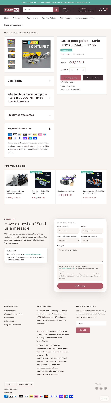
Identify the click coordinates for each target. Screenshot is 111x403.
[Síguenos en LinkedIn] (105, 388)
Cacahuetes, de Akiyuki (66, 191)
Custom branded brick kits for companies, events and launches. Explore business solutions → (55, 2)
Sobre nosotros (66, 18)
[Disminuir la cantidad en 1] (71, 70)
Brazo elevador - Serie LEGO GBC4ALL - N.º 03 (93, 192)
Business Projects (49, 18)
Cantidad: (64, 70)
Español (8, 384)
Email (83, 226)
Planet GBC (65, 55)
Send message (80, 286)
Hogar (6, 18)
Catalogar (16, 18)
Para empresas (32, 18)
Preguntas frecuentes (12, 25)
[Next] (107, 187)
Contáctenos (9, 317)
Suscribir (83, 330)
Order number (89, 236)
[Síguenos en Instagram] (101, 388)
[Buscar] (56, 9)
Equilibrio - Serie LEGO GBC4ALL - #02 (40, 192)
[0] (105, 9)
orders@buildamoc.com (33, 254)
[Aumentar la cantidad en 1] (83, 70)
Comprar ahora (93, 78)
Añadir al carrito (70, 78)
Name (62, 226)
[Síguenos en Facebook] (96, 388)
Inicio (6, 32)
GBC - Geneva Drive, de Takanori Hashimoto (15, 192)
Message (60, 246)
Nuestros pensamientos (85, 18)
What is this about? (67, 236)
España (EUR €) (23, 384)
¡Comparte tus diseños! (13, 314)
